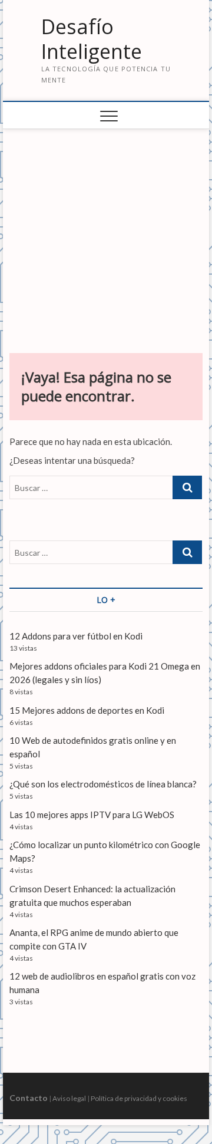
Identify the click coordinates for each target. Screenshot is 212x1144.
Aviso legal (69, 1098)
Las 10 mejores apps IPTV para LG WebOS (91, 814)
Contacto (28, 1098)
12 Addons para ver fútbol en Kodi (76, 636)
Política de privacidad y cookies (139, 1098)
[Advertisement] (106, 235)
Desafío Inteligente (91, 39)
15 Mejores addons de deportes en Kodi (86, 710)
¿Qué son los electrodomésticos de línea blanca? (103, 784)
